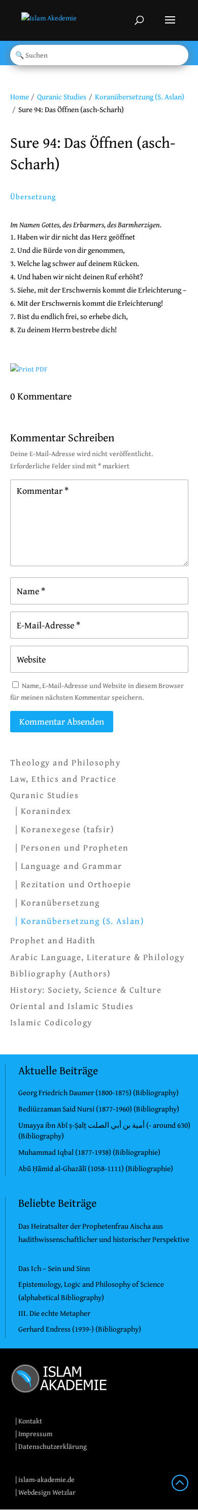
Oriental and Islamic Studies (72, 1006)
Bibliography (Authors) (60, 973)
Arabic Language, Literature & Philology (97, 957)
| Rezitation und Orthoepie (73, 884)
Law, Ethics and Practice (63, 778)
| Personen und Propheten (72, 847)
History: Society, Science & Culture (86, 989)
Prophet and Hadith (53, 940)
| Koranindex (43, 810)
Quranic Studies (61, 96)
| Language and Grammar (68, 865)
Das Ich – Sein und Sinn (54, 1268)
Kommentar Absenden (61, 721)
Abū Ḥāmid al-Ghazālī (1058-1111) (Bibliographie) (95, 1168)
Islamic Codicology (51, 1022)
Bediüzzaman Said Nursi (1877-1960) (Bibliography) (98, 1108)
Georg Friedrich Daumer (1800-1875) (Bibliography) (98, 1092)
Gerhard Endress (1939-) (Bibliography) (79, 1328)
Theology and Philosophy (65, 762)
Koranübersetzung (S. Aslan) (139, 96)
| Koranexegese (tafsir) (64, 829)
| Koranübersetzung (57, 902)
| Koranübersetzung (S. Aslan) (79, 920)
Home (19, 96)
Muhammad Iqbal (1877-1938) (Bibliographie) (89, 1152)
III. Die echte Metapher (54, 1313)
